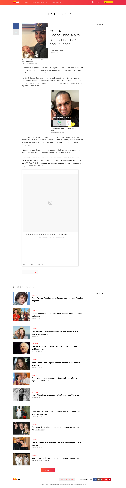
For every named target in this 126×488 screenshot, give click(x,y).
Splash (64, 7)
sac (91, 2)
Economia (49, 7)
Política (38, 7)
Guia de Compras (110, 7)
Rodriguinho (52, 237)
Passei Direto (47, 2)
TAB (96, 7)
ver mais (47, 470)
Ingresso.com (26, 2)
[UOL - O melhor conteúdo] (16, 2)
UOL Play (59, 2)
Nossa (93, 7)
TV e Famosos (63, 14)
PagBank (54, 2)
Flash (21, 7)
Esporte (59, 7)
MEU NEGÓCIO (40, 2)
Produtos (16, 7)
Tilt (79, 7)
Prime (99, 7)
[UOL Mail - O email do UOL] (95, 2)
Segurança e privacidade (79, 484)
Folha (54, 7)
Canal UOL (87, 7)
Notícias (32, 7)
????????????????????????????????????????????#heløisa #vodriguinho (46, 234)
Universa (70, 7)
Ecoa (82, 7)
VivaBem (75, 7)
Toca (102, 7)
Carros (43, 7)
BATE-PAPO (33, 2)
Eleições (26, 7)
